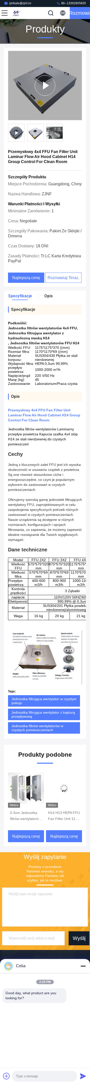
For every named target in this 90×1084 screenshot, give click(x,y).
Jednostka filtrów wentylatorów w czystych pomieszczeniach (37, 728)
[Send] (83, 1075)
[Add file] (6, 1075)
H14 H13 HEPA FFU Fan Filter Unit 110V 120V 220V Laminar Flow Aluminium (64, 816)
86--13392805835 (73, 3)
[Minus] (83, 966)
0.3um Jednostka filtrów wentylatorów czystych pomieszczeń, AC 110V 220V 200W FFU (25, 816)
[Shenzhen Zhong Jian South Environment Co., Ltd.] (21, 13)
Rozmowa (80, 13)
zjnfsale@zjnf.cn (20, 3)
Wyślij (79, 938)
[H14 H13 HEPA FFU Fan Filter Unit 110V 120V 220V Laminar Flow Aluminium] (64, 788)
